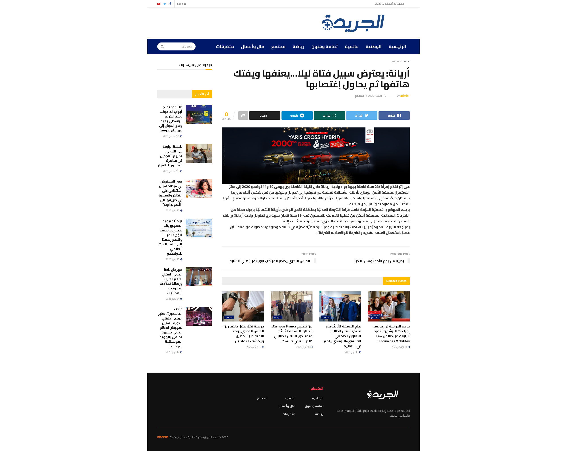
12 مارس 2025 (254, 347)
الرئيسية (397, 46)
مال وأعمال (252, 46)
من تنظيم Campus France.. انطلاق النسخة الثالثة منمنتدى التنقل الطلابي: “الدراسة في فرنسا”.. (292, 333)
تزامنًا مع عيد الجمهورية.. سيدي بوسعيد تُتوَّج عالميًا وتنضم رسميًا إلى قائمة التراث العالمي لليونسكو (170, 237)
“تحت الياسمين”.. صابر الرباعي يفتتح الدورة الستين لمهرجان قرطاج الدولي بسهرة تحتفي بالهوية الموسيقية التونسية (170, 327)
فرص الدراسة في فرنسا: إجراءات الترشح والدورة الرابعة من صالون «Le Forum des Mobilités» (391, 333)
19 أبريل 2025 (352, 352)
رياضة (298, 46)
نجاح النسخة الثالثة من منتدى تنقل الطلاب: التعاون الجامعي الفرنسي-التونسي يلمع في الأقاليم (342, 336)
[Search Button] (160, 46)
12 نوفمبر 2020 (377, 95)
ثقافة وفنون (324, 46)
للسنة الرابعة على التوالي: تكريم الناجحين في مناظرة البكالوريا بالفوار (170, 155)
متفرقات (225, 46)
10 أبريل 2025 (303, 347)
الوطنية (374, 46)
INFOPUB (163, 437)
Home (406, 61)
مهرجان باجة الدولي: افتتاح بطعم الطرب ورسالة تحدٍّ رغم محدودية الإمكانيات (170, 281)
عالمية (352, 46)
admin (404, 95)
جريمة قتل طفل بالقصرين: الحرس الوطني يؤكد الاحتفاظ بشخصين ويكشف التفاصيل (243, 333)
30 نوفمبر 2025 (399, 347)
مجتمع (278, 46)
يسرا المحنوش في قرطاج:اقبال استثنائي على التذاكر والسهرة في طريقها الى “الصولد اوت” (170, 193)
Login (180, 3)
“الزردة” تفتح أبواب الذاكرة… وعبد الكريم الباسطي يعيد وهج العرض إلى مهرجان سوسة (170, 118)
